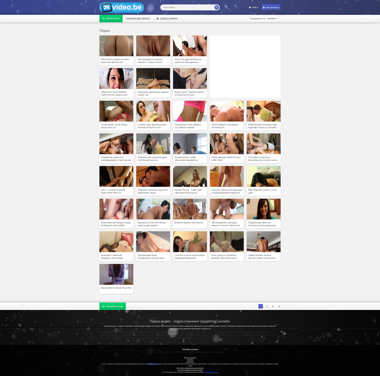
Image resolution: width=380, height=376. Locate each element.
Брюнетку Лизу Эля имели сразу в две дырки (152, 224)
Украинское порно (138, 18)
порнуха (190, 362)
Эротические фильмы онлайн (190, 370)
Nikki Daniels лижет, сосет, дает (262, 191)
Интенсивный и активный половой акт (224, 126)
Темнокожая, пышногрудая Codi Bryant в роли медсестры (152, 159)
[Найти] (216, 7)
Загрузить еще (114, 306)
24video (121, 7)
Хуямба (190, 359)
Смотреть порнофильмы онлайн (190, 368)
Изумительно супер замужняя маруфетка (186, 158)
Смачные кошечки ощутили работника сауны (152, 191)
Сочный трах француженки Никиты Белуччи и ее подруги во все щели (152, 126)
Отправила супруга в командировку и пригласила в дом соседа (116, 159)
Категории (113, 18)
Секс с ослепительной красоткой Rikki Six (113, 191)
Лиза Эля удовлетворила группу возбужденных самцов (188, 61)
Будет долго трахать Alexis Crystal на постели (189, 93)
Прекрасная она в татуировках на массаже (151, 256)
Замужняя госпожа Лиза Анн (116, 287)
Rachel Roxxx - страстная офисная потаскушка (188, 191)
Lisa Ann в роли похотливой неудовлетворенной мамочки (190, 257)
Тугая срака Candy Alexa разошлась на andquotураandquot (114, 126)
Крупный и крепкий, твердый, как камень (112, 256)
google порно (168, 18)
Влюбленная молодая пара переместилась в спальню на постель (262, 126)
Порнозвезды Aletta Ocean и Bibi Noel (226, 158)
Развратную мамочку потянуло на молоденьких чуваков (262, 224)
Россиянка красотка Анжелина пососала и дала (262, 158)
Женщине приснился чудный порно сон (153, 93)
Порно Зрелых (190, 357)
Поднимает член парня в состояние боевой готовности (188, 126)
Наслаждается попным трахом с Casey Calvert (150, 60)
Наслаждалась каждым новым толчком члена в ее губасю (225, 224)
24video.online (190, 349)
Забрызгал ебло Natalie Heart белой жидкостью (114, 93)
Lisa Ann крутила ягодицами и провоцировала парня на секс (226, 191)
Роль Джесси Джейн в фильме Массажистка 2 (224, 256)
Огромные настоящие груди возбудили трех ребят (116, 224)
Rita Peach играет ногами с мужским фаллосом (115, 60)
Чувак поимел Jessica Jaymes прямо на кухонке (261, 256)
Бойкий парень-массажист (189, 222)
